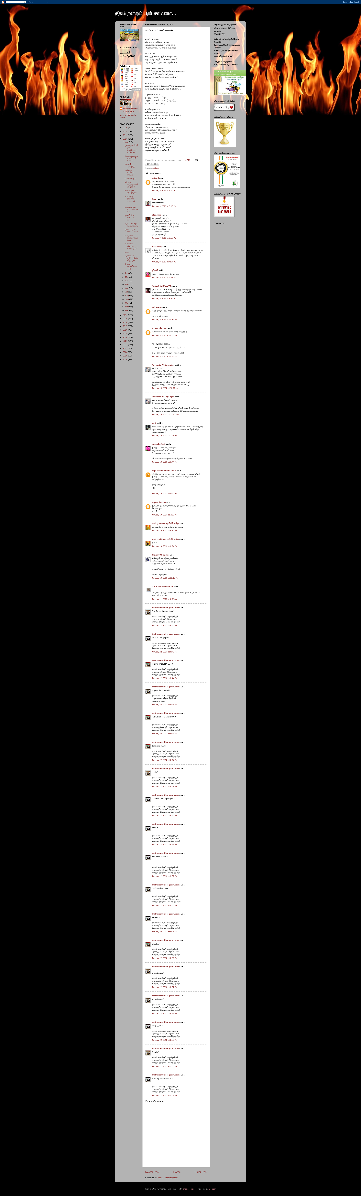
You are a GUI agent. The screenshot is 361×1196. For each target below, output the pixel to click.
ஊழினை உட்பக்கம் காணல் (129, 172)
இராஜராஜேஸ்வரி (158, 444)
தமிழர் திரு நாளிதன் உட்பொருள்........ (132, 199)
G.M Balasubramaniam (162, 587)
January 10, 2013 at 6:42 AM (165, 494)
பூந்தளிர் (155, 270)
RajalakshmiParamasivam (164, 471)
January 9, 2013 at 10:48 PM (165, 335)
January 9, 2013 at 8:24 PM (164, 299)
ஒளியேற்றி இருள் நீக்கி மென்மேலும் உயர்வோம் (131, 148)
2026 (125, 359)
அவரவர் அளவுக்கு (130, 165)
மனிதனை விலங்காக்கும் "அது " (131, 238)
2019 (125, 334)
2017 (125, 326)
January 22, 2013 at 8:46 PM (165, 734)
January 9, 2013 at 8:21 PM (164, 277)
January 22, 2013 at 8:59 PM (165, 1040)
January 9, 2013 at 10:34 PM (165, 320)
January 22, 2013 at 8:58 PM (165, 1013)
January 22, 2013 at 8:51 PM (165, 844)
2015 (125, 319)
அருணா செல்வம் (159, 502)
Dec (127, 310)
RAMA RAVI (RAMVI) (161, 286)
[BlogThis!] (149, 164)
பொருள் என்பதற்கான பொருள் (131, 266)
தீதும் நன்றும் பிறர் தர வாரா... (145, 13)
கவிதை (155, 168)
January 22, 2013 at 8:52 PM (165, 876)
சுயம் (127, 252)
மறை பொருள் (130, 178)
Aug (127, 295)
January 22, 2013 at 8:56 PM (165, 958)
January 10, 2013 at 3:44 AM (165, 462)
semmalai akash (159, 328)
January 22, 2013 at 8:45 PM (165, 705)
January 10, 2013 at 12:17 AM (165, 415)
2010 (125, 128)
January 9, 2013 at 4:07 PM (164, 262)
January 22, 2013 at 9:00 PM (165, 1066)
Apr (127, 281)
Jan (127, 142)
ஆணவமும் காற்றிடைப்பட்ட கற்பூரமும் (132, 258)
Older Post (200, 1171)
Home (177, 1171)
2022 (125, 345)
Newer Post (152, 1171)
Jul (126, 292)
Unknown (156, 307)
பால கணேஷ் (157, 247)
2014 (125, 315)
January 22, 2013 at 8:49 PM (165, 786)
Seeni (154, 199)
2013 (125, 139)
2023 (125, 348)
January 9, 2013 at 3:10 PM (164, 191)
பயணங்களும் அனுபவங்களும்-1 (131, 209)
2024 (125, 352)
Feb (127, 273)
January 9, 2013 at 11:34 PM (164, 356)
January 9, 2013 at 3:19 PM (164, 206)
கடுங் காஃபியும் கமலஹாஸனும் (132, 225)
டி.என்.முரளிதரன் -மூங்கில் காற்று (165, 523)
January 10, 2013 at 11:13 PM (165, 578)
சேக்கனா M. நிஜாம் (160, 555)
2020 (125, 337)
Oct (127, 303)
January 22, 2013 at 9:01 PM (165, 1095)
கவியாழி (155, 178)
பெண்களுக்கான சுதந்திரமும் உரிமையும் (131, 158)
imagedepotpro (189, 1189)
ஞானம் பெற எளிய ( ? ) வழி (130, 217)
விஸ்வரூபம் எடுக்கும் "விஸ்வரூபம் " (131, 246)
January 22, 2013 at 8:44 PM (165, 678)
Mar (127, 277)
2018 (125, 330)
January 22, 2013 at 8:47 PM (165, 760)
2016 (125, 322)
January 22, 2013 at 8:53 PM (165, 905)
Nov (127, 307)
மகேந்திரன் (156, 215)
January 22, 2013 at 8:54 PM (165, 932)
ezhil (154, 423)
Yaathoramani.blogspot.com (165, 608)
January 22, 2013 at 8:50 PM (165, 815)
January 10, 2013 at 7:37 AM (165, 515)
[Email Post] (196, 160)
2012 (125, 135)
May (127, 284)
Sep (127, 299)
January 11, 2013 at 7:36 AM (164, 599)
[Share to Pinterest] (157, 164)
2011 (125, 132)
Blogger (212, 1189)
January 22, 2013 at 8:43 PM (165, 625)
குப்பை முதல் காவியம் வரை (131, 230)
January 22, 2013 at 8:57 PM (165, 987)
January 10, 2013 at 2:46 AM (165, 436)
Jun (127, 288)
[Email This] (146, 164)
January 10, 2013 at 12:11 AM (165, 388)
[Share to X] (152, 164)
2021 (125, 341)
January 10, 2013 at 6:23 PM (165, 530)
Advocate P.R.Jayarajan (163, 365)
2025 (125, 356)
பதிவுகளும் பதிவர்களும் (131, 191)
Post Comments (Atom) (168, 1178)
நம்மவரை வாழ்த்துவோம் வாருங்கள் (131, 184)
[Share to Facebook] (154, 164)
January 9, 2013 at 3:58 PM (164, 238)
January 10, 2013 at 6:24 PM (165, 546)
